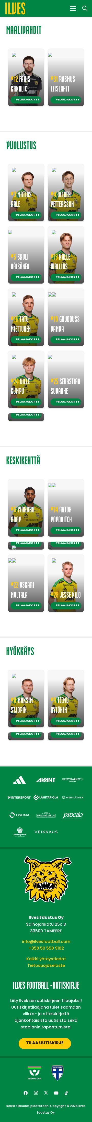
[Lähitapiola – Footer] (46, 792)
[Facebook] (25, 1093)
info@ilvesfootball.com (46, 941)
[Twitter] (46, 1093)
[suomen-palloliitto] (57, 1073)
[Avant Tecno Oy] (46, 776)
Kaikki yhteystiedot (46, 959)
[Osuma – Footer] (19, 811)
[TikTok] (66, 1093)
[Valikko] (72, 8)
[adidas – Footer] (19, 776)
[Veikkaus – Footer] (46, 828)
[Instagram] (36, 1093)
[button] (84, 8)
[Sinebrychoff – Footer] (19, 828)
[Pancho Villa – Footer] (46, 811)
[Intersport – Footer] (19, 793)
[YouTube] (56, 1093)
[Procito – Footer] (72, 811)
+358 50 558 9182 (46, 948)
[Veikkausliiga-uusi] (34, 1073)
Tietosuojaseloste (46, 965)
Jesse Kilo (66, 594)
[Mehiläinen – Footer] (72, 793)
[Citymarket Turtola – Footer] (72, 776)
